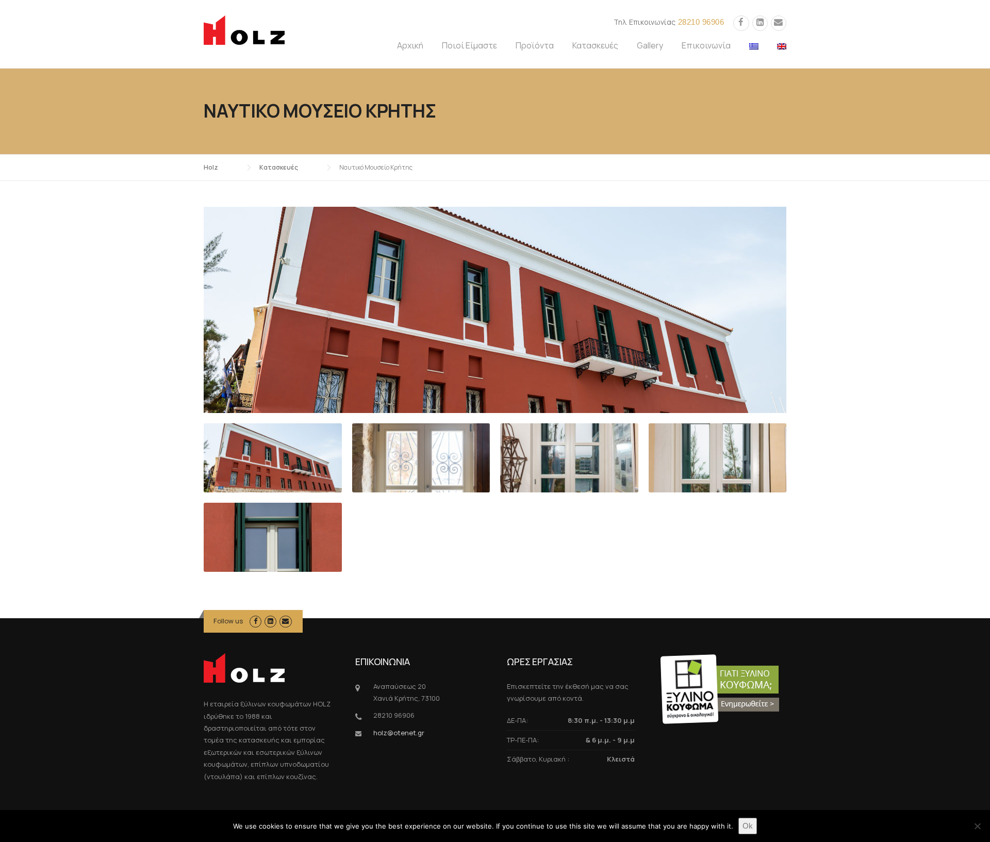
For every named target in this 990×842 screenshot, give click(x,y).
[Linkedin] (760, 22)
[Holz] (244, 29)
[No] (977, 826)
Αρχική (410, 45)
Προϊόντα (535, 45)
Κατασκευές (595, 45)
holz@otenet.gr (398, 732)
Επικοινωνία (706, 45)
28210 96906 (701, 22)
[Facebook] (741, 22)
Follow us (228, 620)
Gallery (650, 45)
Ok (747, 825)
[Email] (778, 22)
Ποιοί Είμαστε (469, 45)
